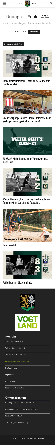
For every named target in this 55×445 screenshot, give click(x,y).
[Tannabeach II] (27, 225)
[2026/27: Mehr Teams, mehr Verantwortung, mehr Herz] (27, 141)
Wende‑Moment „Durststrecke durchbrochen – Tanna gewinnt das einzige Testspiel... (26, 201)
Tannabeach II (10, 245)
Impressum (9, 375)
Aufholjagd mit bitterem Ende (17, 282)
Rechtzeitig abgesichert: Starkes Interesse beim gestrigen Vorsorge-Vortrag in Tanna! (27, 119)
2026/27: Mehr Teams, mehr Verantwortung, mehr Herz (25, 160)
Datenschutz (10, 381)
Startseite (34, 32)
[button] (4, 3)
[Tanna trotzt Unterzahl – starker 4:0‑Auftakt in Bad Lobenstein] (27, 63)
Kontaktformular (11, 368)
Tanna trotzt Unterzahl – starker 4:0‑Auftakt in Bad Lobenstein (26, 82)
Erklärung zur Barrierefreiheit (15, 388)
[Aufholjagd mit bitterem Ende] (27, 265)
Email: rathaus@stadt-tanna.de (17, 361)
